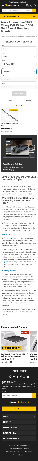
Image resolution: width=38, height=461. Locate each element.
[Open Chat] (27, 5)
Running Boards (9, 270)
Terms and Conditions (19, 455)
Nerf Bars (6, 234)
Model (3, 60)
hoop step (5, 262)
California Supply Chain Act (13, 451)
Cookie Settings (27, 451)
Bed (3, 76)
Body (3, 68)
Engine (3, 83)
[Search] (34, 10)
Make (3, 53)
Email (4, 391)
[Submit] (34, 395)
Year (3, 45)
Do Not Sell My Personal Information (19, 448)
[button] (19, 416)
